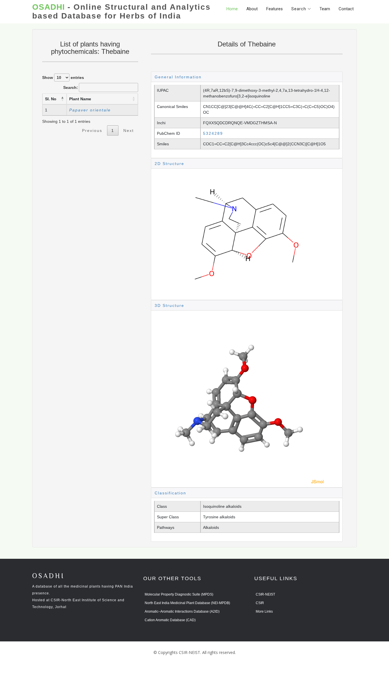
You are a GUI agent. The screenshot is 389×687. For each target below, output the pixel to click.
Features (274, 8)
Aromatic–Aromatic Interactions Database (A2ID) (182, 611)
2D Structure (169, 163)
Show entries (63, 77)
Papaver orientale (90, 110)
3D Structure (169, 305)
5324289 (213, 133)
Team (325, 8)
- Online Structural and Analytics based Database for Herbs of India (121, 11)
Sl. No (50, 99)
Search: (70, 87)
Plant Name (80, 99)
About (252, 8)
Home (232, 8)
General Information (178, 77)
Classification (170, 493)
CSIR (260, 603)
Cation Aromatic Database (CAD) (170, 620)
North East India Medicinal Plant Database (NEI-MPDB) (187, 603)
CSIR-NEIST (265, 594)
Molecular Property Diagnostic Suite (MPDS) (179, 594)
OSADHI (48, 576)
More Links (264, 611)
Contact (346, 8)
